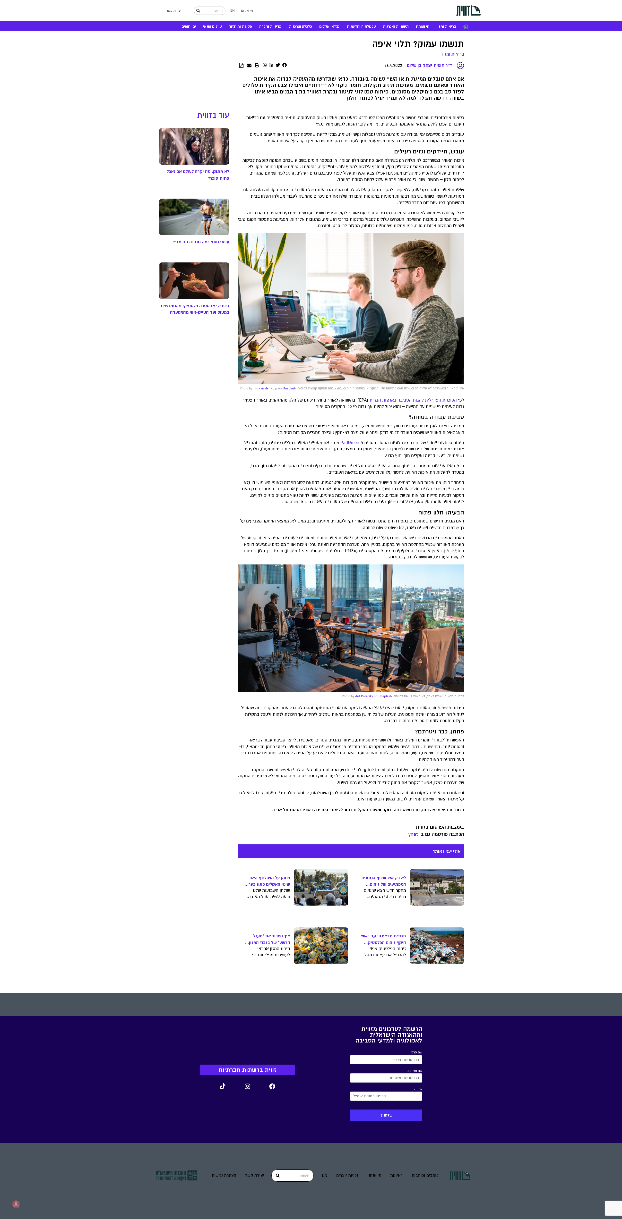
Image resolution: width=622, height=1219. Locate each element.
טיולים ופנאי (212, 26)
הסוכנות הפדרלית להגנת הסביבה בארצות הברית (413, 400)
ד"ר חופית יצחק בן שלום (429, 65)
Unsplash (289, 388)
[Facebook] (272, 1086)
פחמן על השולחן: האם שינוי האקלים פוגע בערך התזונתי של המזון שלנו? (268, 881)
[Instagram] (247, 1086)
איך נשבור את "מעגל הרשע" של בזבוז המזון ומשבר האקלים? (269, 939)
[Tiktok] (222, 1086)
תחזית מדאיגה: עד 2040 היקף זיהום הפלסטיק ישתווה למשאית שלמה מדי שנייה (383, 939)
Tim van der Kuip (265, 388)
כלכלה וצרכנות (300, 26)
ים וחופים (188, 26)
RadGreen (349, 442)
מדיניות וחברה (270, 26)
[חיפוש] (198, 11)
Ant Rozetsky (364, 696)
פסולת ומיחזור (240, 26)
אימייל (418, 1089)
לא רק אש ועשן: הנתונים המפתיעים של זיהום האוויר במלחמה (384, 881)
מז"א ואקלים (329, 26)
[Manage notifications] (16, 1204)
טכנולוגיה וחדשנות (361, 26)
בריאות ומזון (446, 26)
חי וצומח (422, 26)
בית (466, 26)
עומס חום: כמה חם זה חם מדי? (201, 241)
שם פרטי (416, 1052)
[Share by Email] (249, 65)
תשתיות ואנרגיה (396, 26)
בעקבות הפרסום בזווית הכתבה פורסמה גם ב (440, 830)
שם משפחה (414, 1071)
